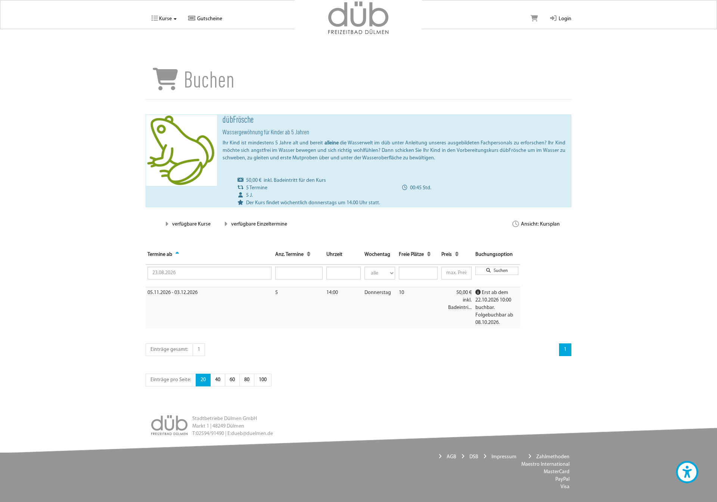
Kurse (165, 19)
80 (246, 380)
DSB (473, 457)
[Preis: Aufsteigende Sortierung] (457, 254)
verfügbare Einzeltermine (258, 224)
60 (232, 380)
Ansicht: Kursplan (540, 224)
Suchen (499, 271)
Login (564, 19)
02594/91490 (210, 434)
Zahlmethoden (552, 457)
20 (203, 380)
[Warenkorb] (534, 19)
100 (263, 380)
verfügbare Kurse (191, 224)
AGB (451, 457)
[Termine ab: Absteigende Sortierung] (177, 254)
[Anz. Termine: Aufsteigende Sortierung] (308, 254)
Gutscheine (209, 19)
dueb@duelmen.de (252, 434)
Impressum (503, 457)
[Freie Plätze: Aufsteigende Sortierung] (429, 254)
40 (217, 380)
